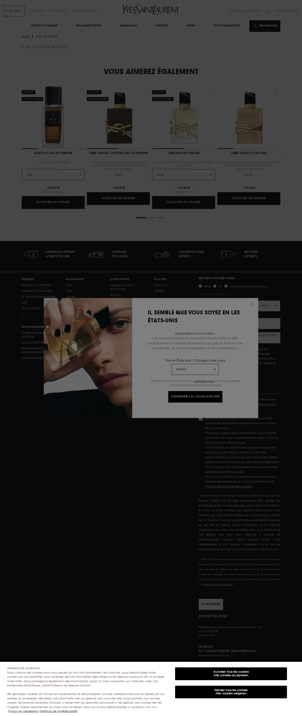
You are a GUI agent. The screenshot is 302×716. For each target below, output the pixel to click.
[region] (151, 689)
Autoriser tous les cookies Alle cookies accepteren (230, 673)
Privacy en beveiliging (23, 711)
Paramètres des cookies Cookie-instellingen (231, 706)
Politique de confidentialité (58, 711)
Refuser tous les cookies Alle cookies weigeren (230, 692)
